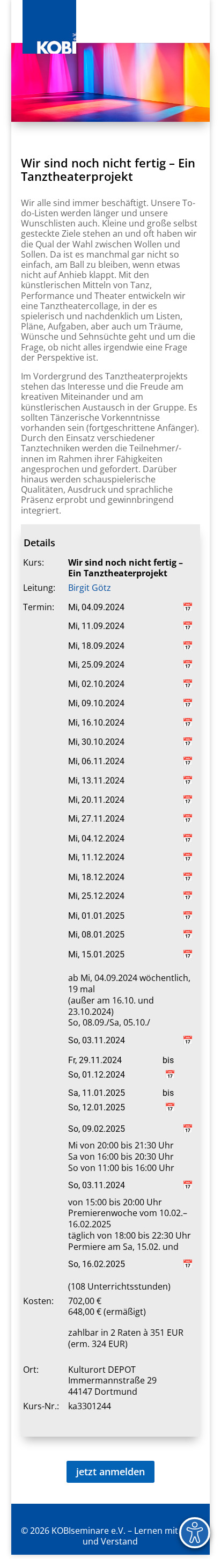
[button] (196, 28)
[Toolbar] (194, 1532)
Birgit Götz (89, 588)
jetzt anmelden (110, 1471)
